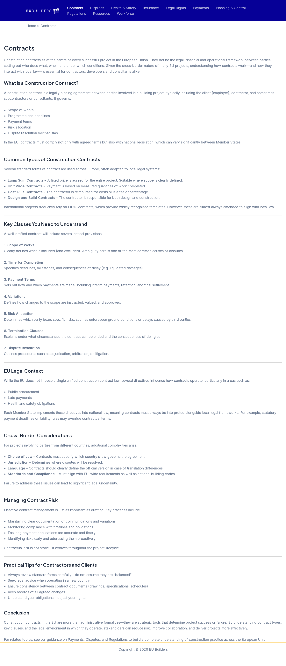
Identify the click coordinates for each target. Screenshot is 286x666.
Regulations (76, 13)
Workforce (125, 13)
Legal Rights (176, 8)
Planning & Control (231, 8)
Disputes (97, 8)
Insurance (151, 8)
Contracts (75, 8)
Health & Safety (123, 8)
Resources (101, 13)
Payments (201, 8)
